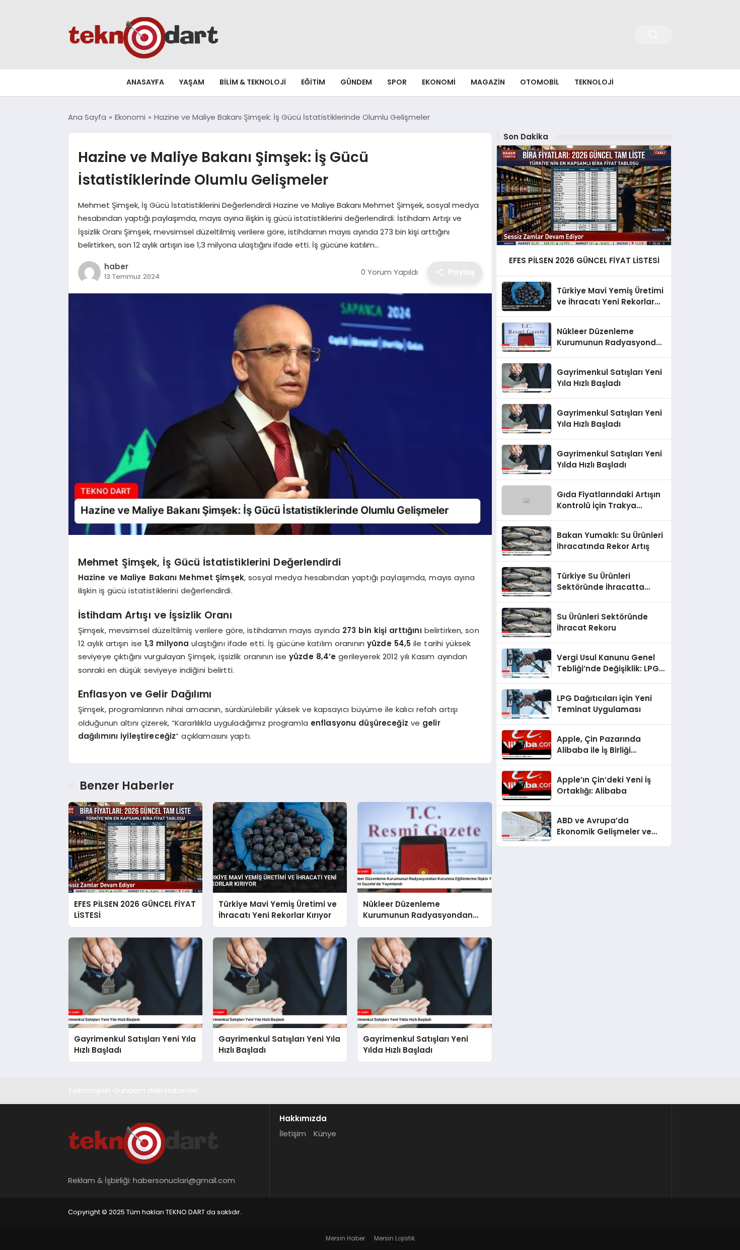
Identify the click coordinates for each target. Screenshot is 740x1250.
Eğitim (313, 82)
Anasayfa (145, 82)
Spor (397, 82)
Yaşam (191, 82)
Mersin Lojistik (394, 1238)
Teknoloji (594, 82)
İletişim (292, 1133)
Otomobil (539, 82)
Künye (325, 1133)
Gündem (356, 82)
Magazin (488, 82)
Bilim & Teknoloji (252, 82)
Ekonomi (439, 82)
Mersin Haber (345, 1238)
